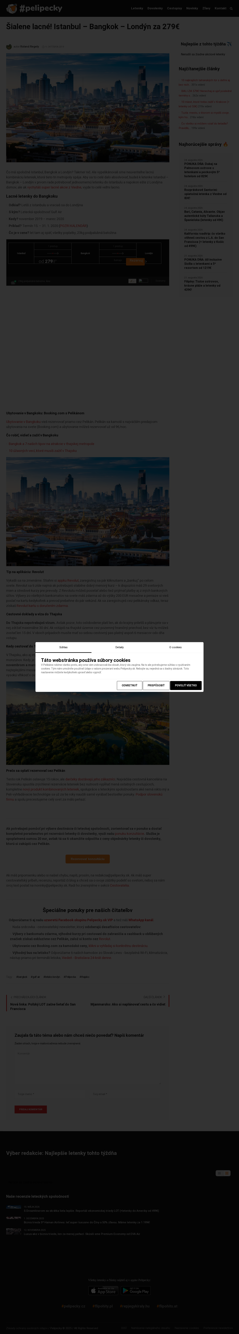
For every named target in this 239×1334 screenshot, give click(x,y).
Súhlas (63, 647)
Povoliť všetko (186, 685)
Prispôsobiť (156, 685)
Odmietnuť (129, 685)
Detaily (119, 647)
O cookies (175, 647)
